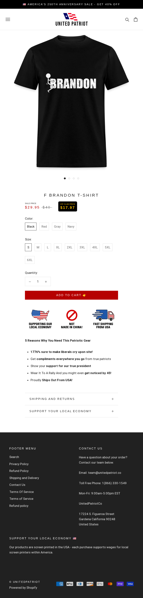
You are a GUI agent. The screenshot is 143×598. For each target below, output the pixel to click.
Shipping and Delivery (24, 478)
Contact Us (17, 485)
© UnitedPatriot (24, 581)
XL (58, 247)
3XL (82, 247)
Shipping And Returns (52, 398)
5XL (107, 247)
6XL (30, 260)
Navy (71, 226)
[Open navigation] (8, 19)
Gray (57, 226)
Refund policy (18, 506)
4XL (95, 247)
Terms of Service (21, 499)
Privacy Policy (18, 464)
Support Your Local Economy (60, 411)
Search (14, 457)
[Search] (127, 19)
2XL (69, 247)
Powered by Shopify (23, 587)
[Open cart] (135, 19)
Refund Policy (18, 471)
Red (44, 226)
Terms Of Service (21, 492)
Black (30, 226)
